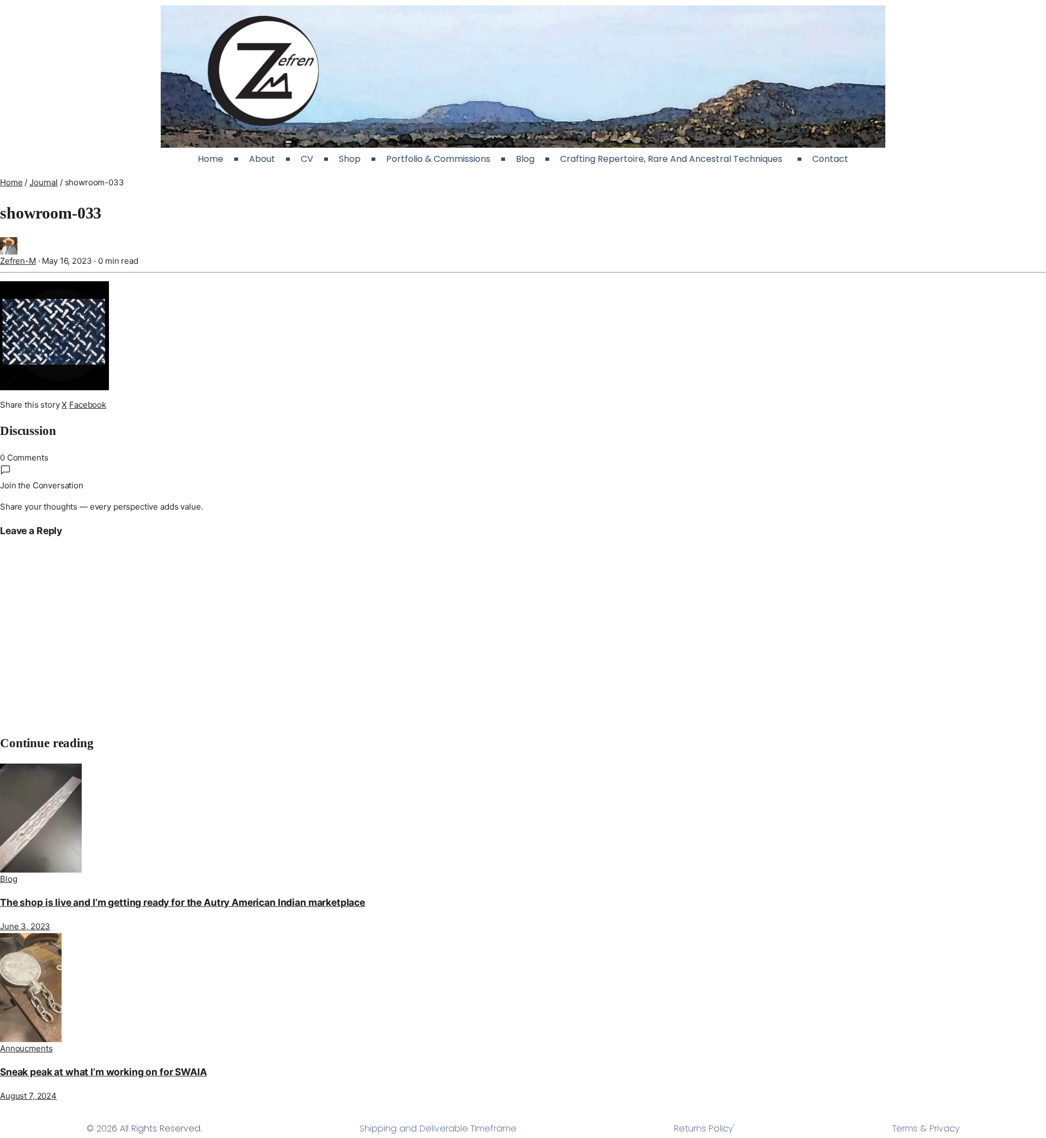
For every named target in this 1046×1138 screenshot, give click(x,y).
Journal (43, 182)
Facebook (87, 404)
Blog (525, 159)
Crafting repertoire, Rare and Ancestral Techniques (673, 159)
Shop (350, 159)
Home (210, 159)
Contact (830, 159)
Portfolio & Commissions (438, 159)
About (262, 159)
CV (307, 159)
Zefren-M (18, 261)
